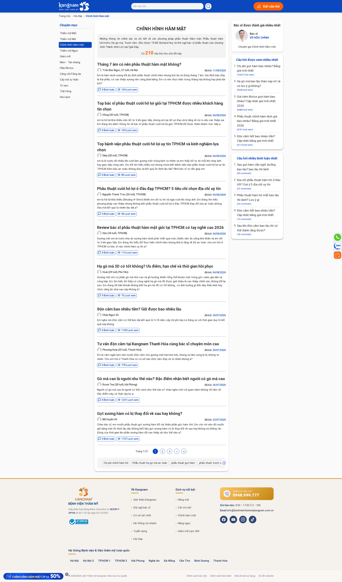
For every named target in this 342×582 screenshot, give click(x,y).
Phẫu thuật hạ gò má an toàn (150, 463)
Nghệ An (154, 560)
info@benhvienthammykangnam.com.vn (250, 510)
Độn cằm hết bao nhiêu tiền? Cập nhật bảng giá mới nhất (256, 140)
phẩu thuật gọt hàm (183, 463)
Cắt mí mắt (184, 507)
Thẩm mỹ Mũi (68, 39)
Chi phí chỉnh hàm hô (116, 463)
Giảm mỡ (65, 56)
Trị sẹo (64, 85)
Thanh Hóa (220, 560)
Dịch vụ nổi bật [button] (185, 489)
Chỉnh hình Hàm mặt (72, 44)
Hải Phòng (137, 560)
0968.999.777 (246, 495)
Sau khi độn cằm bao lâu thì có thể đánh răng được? (257, 230)
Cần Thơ (184, 560)
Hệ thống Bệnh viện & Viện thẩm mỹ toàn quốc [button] (99, 550)
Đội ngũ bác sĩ (142, 507)
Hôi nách (65, 97)
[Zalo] (337, 246)
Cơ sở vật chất (142, 515)
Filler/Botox (66, 68)
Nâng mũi (183, 499)
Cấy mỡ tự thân (69, 79)
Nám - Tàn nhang (70, 62)
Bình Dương (201, 560)
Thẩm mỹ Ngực (69, 50)
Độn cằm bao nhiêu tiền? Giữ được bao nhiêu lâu (139, 309)
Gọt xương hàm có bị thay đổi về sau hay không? (139, 413)
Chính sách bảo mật (196, 576)
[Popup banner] (33, 576)
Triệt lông (65, 91)
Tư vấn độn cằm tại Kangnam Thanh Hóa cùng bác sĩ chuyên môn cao (158, 344)
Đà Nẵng (169, 560)
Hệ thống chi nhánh (144, 523)
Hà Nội (74, 560)
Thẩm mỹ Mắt (68, 33)
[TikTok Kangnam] (252, 519)
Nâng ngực (184, 523)
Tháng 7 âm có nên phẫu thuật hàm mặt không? (139, 64)
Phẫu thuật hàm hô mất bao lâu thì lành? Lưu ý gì (258, 199)
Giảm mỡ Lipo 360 (188, 531)
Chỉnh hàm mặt (187, 515)
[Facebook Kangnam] (223, 519)
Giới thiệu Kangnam (144, 499)
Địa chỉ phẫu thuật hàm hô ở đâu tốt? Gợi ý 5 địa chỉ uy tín (258, 184)
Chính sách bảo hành (220, 576)
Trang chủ (64, 16)
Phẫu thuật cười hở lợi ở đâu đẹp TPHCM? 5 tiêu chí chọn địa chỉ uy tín (159, 188)
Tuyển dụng (140, 531)
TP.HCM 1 (104, 560)
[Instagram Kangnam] (243, 519)
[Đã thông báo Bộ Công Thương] (78, 524)
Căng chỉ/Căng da (70, 74)
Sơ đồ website (266, 576)
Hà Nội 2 (88, 560)
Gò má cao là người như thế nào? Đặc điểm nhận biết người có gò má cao (161, 379)
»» (184, 451)
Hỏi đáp (78, 16)
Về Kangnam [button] (139, 489)
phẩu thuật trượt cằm (212, 463)
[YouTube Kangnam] (233, 519)
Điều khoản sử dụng (245, 576)
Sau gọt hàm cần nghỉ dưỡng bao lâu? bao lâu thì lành (256, 169)
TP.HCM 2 (121, 560)
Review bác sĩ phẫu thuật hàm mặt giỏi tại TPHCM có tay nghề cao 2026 (160, 227)
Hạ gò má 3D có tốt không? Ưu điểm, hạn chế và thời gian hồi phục (155, 266)
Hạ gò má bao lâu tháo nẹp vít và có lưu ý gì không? (258, 85)
